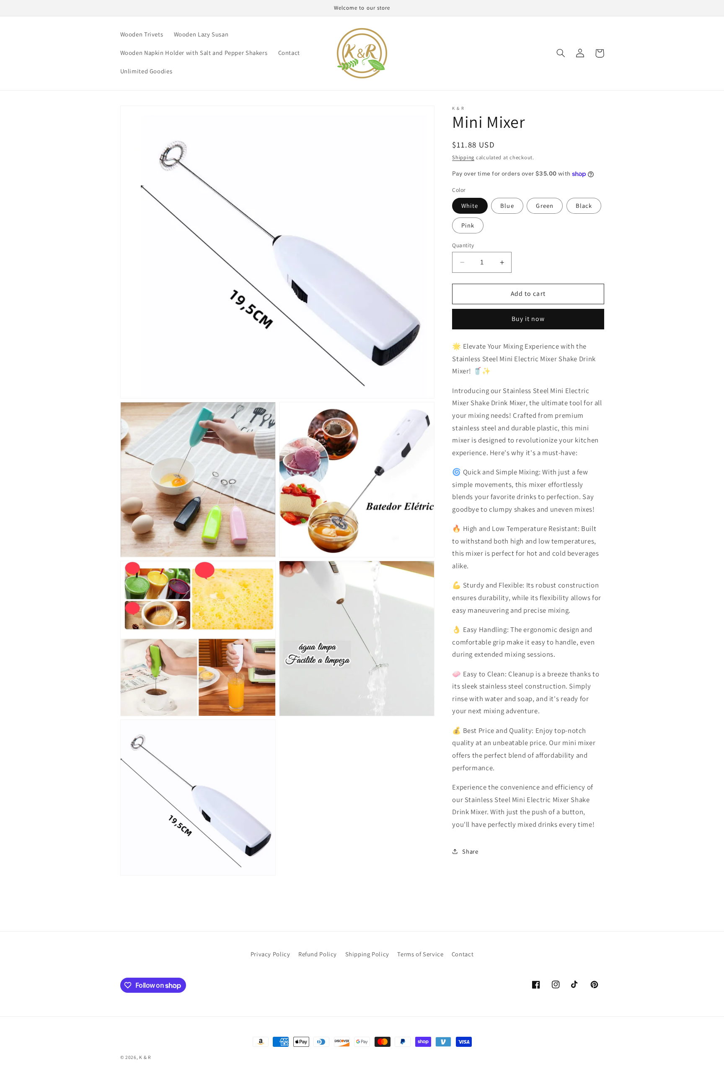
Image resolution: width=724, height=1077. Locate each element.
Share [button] (470, 851)
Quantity (463, 245)
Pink (467, 225)
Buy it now (528, 318)
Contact (462, 954)
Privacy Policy (270, 954)
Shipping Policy (367, 954)
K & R (145, 1057)
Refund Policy (317, 954)
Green (544, 206)
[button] (561, 53)
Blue (507, 206)
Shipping (463, 157)
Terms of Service (420, 954)
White (469, 206)
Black (584, 206)
